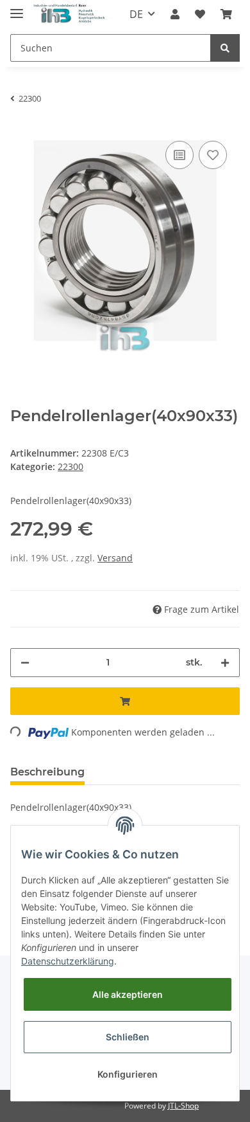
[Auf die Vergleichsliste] (179, 155)
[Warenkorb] (226, 14)
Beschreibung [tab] (47, 772)
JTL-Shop (183, 1105)
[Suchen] (225, 48)
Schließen (127, 1036)
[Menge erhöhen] (225, 662)
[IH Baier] (69, 14)
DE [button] (136, 14)
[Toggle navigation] (16, 8)
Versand (115, 558)
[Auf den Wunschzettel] (213, 155)
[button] (175, 14)
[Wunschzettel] (200, 14)
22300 (70, 466)
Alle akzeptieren (127, 994)
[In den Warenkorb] (125, 701)
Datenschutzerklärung (67, 960)
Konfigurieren (127, 1074)
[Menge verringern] (25, 662)
